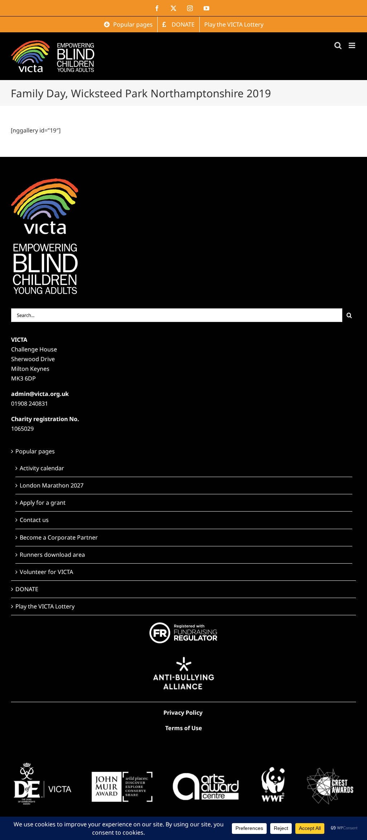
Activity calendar (42, 468)
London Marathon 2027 (52, 485)
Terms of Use (183, 728)
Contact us (34, 520)
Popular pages (35, 451)
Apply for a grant (43, 503)
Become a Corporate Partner (59, 537)
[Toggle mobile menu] (352, 45)
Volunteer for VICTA (46, 572)
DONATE (26, 589)
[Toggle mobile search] (338, 45)
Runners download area (52, 555)
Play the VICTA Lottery (45, 606)
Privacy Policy (182, 713)
